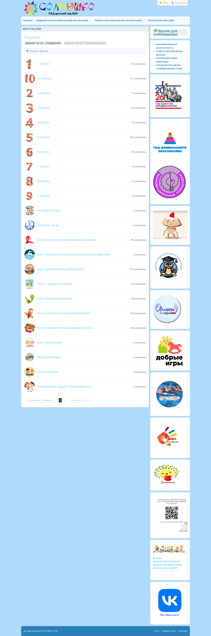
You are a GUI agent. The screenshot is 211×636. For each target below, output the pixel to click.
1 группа (43, 63)
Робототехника (47, 372)
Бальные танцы (48, 225)
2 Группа (43, 93)
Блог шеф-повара (49, 342)
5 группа (43, 137)
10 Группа (44, 78)
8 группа (43, 181)
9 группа (43, 195)
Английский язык (49, 210)
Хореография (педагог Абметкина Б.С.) (64, 386)
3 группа (43, 107)
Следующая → (48, 400)
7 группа (43, 166)
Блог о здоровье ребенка (54, 284)
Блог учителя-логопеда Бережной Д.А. (64, 313)
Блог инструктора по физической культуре (66, 240)
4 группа (43, 122)
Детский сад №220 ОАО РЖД (37, 631)
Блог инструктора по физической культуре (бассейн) (73, 254)
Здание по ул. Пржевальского (85, 43)
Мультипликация (48, 357)
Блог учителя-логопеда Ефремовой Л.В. (65, 328)
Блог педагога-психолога (54, 298)
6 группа (43, 151)
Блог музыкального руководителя (60, 269)
